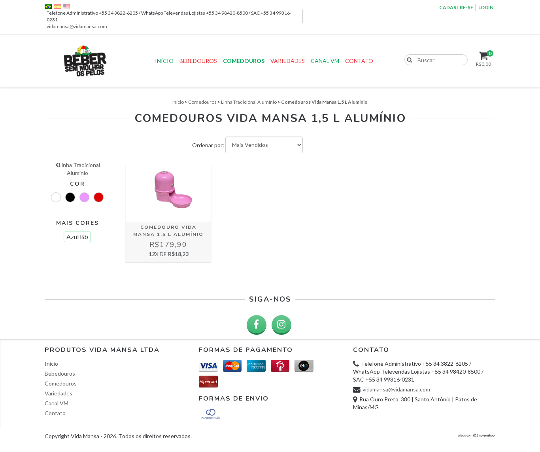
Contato (359, 60)
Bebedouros (198, 60)
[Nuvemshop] (476, 436)
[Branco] (56, 197)
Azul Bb (77, 236)
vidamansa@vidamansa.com (77, 26)
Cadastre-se (456, 7)
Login (485, 7)
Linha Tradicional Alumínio (249, 102)
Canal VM (325, 60)
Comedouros (243, 60)
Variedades (287, 60)
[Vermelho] (99, 197)
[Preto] (70, 197)
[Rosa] (84, 197)
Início (164, 60)
